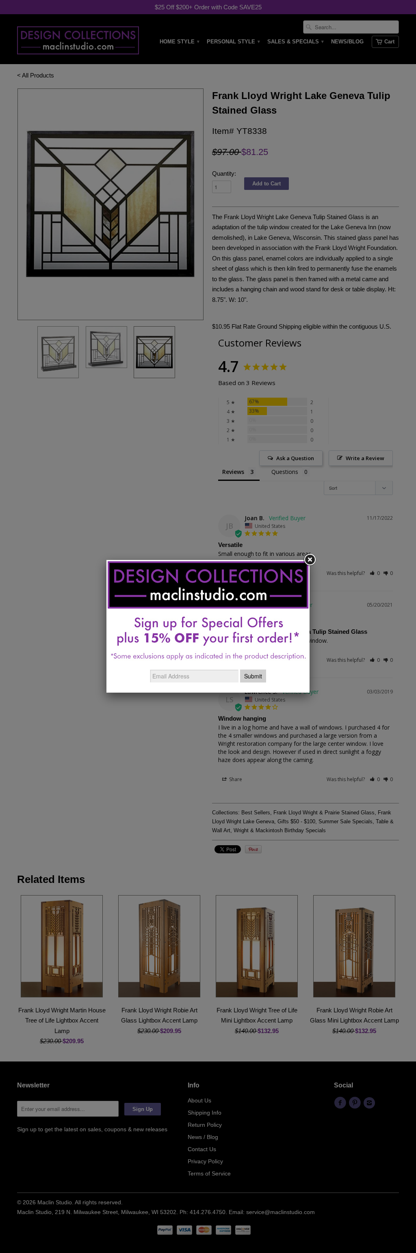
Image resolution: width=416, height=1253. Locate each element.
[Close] (309, 560)
